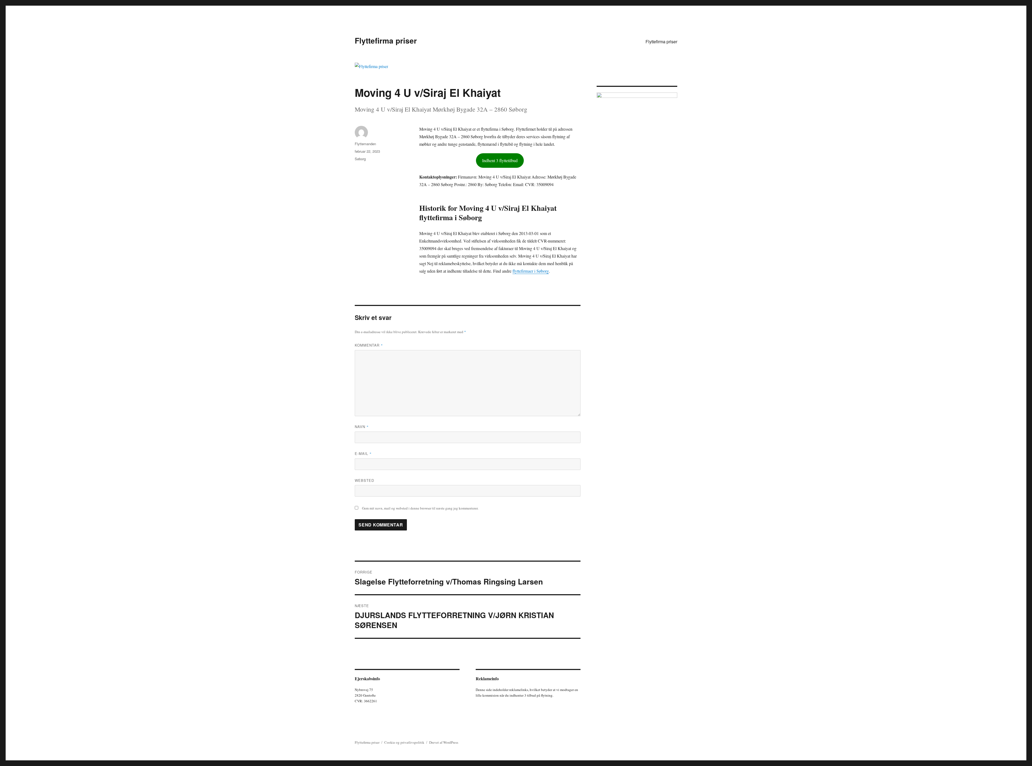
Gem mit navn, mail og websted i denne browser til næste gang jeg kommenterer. (420, 508)
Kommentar (369, 345)
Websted (364, 480)
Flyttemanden (365, 143)
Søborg (360, 158)
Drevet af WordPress (443, 742)
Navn (362, 426)
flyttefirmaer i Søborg (531, 271)
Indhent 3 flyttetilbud (500, 160)
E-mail (363, 453)
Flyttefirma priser (386, 40)
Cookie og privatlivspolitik (404, 742)
